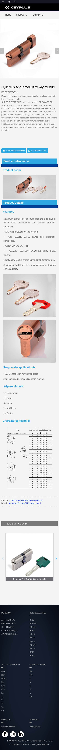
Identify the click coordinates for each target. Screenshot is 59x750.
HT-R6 (32, 631)
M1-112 (32, 634)
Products (21, 15)
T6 (2, 704)
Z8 (2, 682)
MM (31, 671)
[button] (57, 51)
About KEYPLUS (8, 620)
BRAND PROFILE (8, 623)
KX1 (3, 686)
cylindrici (38, 15)
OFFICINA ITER (7, 627)
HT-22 (32, 620)
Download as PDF (39, 151)
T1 (2, 697)
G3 (2, 711)
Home (8, 15)
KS (31, 697)
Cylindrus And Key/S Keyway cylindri (25, 503)
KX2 (3, 689)
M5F (3, 671)
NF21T (4, 679)
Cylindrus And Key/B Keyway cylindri (26, 500)
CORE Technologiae (9, 631)
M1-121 (32, 638)
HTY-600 (33, 623)
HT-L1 (32, 652)
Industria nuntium (8, 727)
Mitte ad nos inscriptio (15, 151)
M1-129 (32, 645)
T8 (2, 707)
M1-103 (32, 627)
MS (31, 675)
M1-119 (32, 641)
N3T (3, 675)
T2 (2, 700)
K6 (2, 693)
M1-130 (32, 648)
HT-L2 (32, 656)
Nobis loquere (35, 727)
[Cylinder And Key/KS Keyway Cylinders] (29, 557)
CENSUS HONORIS (9, 634)
